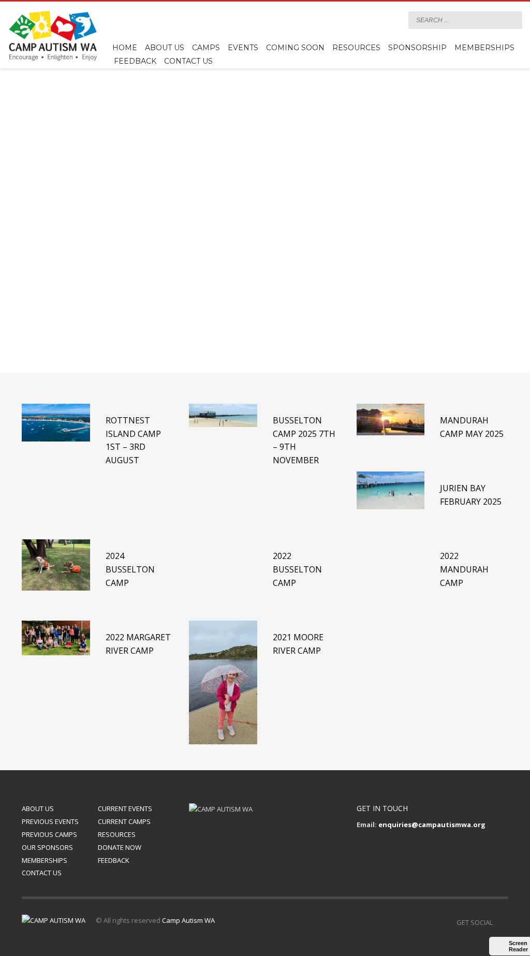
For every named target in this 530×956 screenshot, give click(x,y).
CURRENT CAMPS (124, 821)
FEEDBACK (113, 860)
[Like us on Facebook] (500, 922)
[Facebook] (390, 20)
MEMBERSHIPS (44, 860)
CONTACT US (42, 872)
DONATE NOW (119, 847)
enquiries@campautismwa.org (431, 824)
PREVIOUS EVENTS (50, 821)
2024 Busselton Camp (130, 569)
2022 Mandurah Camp (464, 569)
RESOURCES (117, 834)
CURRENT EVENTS (125, 808)
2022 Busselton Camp (297, 569)
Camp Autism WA (188, 920)
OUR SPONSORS (47, 847)
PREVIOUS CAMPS (49, 834)
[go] (512, 19)
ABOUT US (38, 808)
